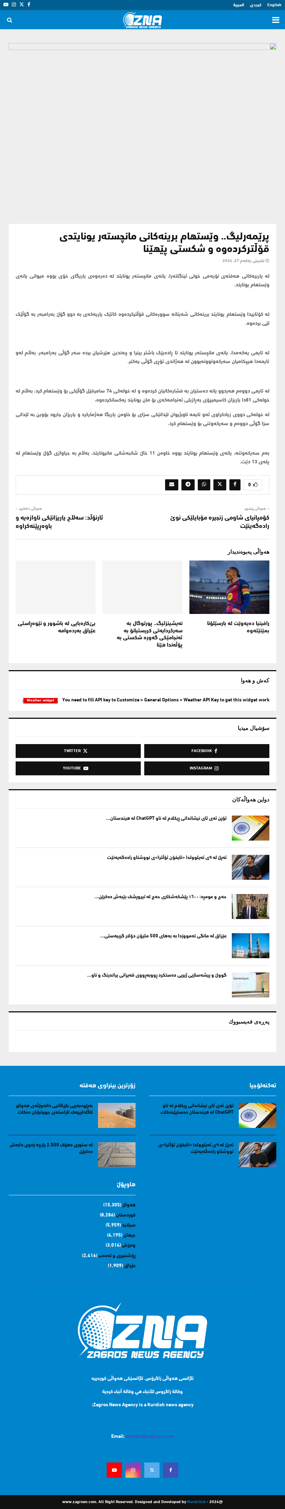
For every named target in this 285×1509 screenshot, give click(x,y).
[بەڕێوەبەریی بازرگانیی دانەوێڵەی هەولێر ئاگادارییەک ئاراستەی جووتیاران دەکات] (117, 1115)
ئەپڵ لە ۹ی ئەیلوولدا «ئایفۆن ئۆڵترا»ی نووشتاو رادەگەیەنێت (167, 857)
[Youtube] (114, 1470)
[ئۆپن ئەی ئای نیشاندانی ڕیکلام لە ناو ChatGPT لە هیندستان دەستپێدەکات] (250, 828)
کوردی (255, 5)
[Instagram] (133, 1470)
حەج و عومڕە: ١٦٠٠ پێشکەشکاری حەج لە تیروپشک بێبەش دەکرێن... (161, 897)
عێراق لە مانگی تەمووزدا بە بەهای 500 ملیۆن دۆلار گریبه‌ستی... (163, 936)
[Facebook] (170, 1470)
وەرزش (129, 1245)
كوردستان (126, 1215)
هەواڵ (129, 1205)
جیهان (129, 1235)
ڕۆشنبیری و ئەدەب (117, 1255)
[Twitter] (152, 1470)
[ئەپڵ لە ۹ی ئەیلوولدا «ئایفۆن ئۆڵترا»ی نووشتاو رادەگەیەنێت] (250, 867)
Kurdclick (196, 1502)
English (274, 5)
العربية (238, 5)
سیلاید (129, 1225)
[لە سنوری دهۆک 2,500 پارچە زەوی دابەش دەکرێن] (117, 1154)
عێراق (130, 1265)
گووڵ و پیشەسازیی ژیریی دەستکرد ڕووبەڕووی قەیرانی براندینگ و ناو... (157, 975)
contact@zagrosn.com (150, 1436)
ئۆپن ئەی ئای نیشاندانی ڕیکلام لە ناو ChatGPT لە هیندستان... (166, 818)
